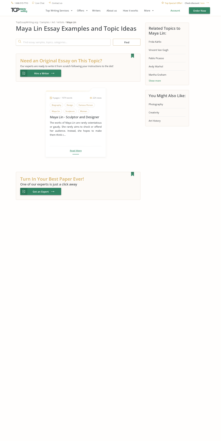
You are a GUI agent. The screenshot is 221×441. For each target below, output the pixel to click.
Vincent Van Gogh (158, 50)
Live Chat (39, 3)
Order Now (199, 10)
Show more (155, 80)
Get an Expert (41, 191)
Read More (76, 150)
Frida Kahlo (155, 41)
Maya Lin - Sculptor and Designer (74, 117)
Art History (155, 120)
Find (126, 42)
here (202, 3)
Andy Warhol (156, 66)
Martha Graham (157, 74)
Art (53, 22)
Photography (156, 104)
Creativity (154, 112)
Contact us (57, 3)
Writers (96, 10)
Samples (45, 22)
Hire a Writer (41, 73)
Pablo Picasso (156, 58)
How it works (130, 10)
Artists (60, 22)
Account (175, 10)
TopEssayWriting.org (27, 22)
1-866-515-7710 (21, 3)
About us (112, 10)
